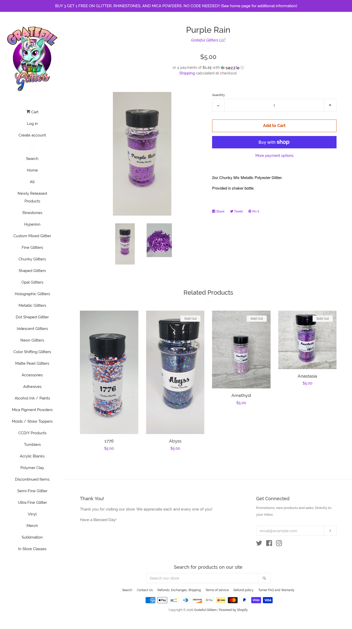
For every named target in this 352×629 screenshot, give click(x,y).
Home (32, 170)
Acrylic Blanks (32, 456)
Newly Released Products (32, 197)
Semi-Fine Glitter (32, 491)
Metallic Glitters (32, 305)
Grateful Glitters (205, 610)
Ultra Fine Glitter (32, 502)
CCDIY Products (32, 433)
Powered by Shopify (233, 610)
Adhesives (32, 386)
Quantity (218, 95)
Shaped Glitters (32, 270)
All (32, 182)
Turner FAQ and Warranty (276, 590)
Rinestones (32, 212)
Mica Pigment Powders (32, 409)
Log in (32, 123)
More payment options (274, 156)
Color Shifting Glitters (32, 352)
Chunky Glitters (32, 259)
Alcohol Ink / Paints (32, 398)
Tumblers (32, 444)
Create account (32, 135)
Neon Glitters (32, 340)
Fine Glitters (32, 247)
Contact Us (145, 590)
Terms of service (217, 590)
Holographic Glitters (32, 294)
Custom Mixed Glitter (32, 236)
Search (32, 158)
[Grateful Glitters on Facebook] (269, 544)
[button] (208, 67)
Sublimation (32, 537)
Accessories (32, 375)
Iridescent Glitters (32, 328)
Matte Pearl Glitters (32, 363)
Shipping (187, 73)
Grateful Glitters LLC (208, 40)
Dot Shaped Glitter (32, 317)
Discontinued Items (32, 479)
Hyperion (32, 224)
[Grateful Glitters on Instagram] (279, 544)
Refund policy (243, 590)
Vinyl (32, 514)
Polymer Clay (32, 467)
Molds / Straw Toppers (32, 421)
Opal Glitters (32, 282)
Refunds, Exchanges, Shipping (179, 590)
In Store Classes (32, 549)
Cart (34, 112)
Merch (32, 525)
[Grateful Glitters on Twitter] (259, 544)
